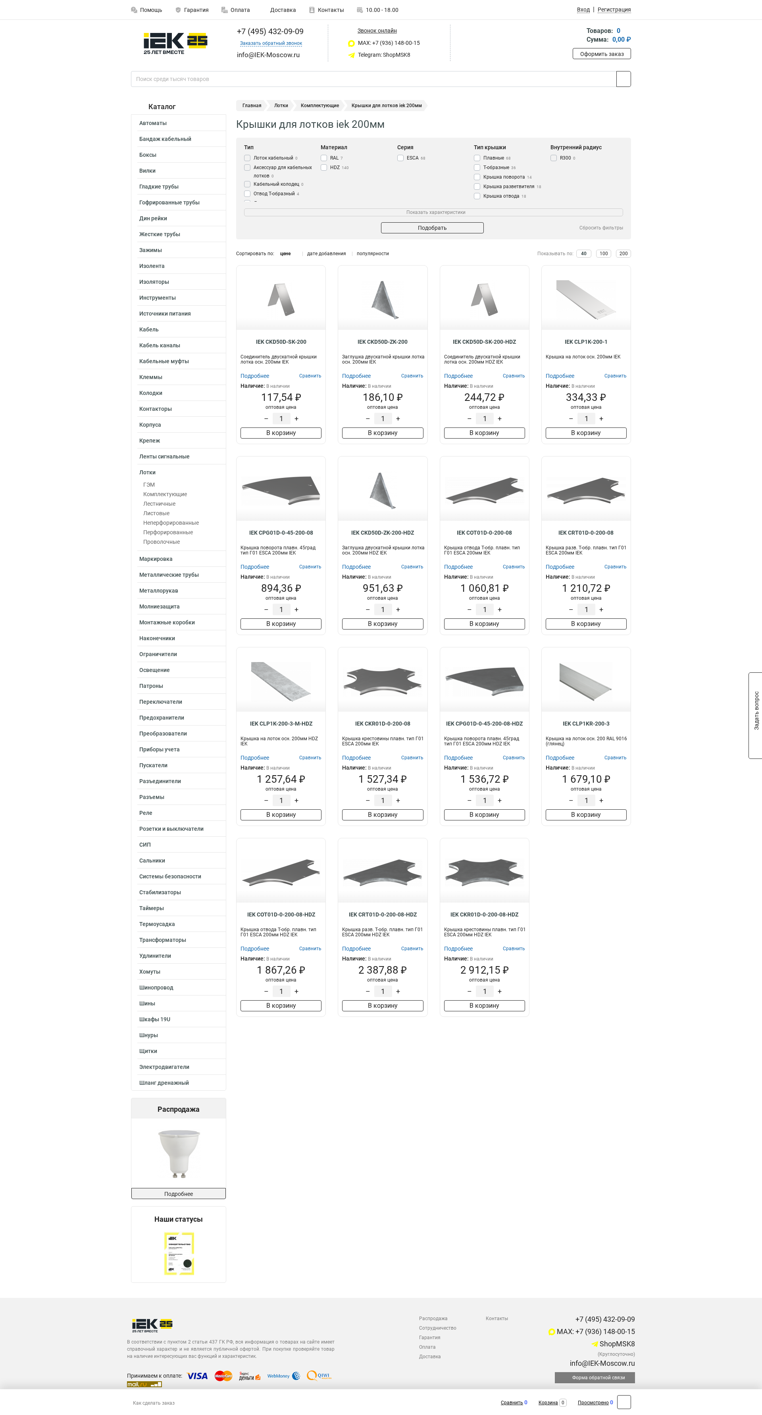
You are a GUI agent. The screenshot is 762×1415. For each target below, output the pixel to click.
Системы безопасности (170, 876)
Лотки (147, 472)
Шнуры (148, 1035)
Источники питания (165, 313)
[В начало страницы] (624, 1402)
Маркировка (156, 559)
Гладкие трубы (159, 186)
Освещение (154, 670)
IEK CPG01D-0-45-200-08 (281, 532)
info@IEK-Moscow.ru (601, 1363)
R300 (567, 158)
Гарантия (196, 10)
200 (624, 253)
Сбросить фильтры (601, 228)
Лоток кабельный (276, 158)
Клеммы (150, 377)
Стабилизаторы (160, 892)
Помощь (151, 10)
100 (604, 253)
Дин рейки (153, 218)
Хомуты (149, 971)
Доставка (282, 10)
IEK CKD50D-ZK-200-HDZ (382, 532)
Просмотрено (593, 1402)
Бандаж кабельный (165, 139)
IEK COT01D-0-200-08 (484, 532)
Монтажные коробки (167, 622)
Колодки (150, 393)
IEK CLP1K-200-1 (586, 342)
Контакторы (155, 409)
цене (285, 253)
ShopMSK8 (616, 1344)
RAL (336, 158)
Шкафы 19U (154, 1019)
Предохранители (161, 717)
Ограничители (158, 654)
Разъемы (151, 797)
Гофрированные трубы (169, 202)
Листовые (156, 513)
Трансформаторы (162, 940)
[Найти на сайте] (623, 79)
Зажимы (150, 250)
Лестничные (159, 504)
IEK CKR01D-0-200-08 (382, 723)
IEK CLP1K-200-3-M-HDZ (281, 723)
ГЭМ (149, 484)
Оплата (240, 10)
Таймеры (151, 908)
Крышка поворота (507, 177)
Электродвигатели (164, 1067)
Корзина (548, 1402)
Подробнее (178, 1194)
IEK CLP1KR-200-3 (586, 723)
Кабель (149, 329)
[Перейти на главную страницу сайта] (175, 43)
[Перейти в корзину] (578, 36)
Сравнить (512, 1402)
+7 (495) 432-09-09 (269, 31)
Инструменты (157, 298)
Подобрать (432, 228)
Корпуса (150, 425)
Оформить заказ (602, 54)
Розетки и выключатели (171, 829)
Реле (145, 813)
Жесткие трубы (159, 234)
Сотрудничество (437, 1328)
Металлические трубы (169, 575)
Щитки (148, 1051)
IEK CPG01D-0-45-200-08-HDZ (484, 723)
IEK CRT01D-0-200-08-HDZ (383, 914)
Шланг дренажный (164, 1083)
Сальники (152, 860)
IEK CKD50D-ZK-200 (383, 342)
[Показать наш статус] (179, 1253)
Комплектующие (165, 494)
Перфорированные (168, 532)
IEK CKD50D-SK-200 (281, 342)
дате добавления (326, 253)
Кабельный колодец (279, 184)
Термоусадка (157, 924)
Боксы (147, 155)
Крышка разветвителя (512, 186)
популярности (373, 253)
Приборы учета (159, 749)
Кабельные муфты (164, 361)
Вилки (147, 170)
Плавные (497, 158)
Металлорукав (158, 590)
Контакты (331, 10)
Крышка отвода (504, 196)
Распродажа (433, 1318)
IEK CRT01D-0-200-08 (586, 532)
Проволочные (161, 542)
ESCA (416, 158)
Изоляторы (154, 282)
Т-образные (499, 167)
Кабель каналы (159, 345)
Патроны (151, 686)
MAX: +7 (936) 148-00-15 (388, 43)
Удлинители (155, 956)
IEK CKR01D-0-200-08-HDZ (484, 914)
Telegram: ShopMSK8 (383, 55)
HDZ (339, 167)
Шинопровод (156, 987)
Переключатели (160, 702)
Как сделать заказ (154, 1403)
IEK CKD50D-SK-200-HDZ (484, 342)
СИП (145, 844)
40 (584, 253)
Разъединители (160, 781)
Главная (252, 105)
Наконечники (157, 638)
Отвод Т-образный (276, 193)
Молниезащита (159, 606)
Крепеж (149, 440)
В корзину (281, 433)
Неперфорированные (171, 523)
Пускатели (153, 765)
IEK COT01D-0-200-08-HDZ (281, 914)
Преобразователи (163, 733)
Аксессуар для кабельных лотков (283, 172)
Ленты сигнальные (164, 456)
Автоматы (153, 123)
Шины (147, 1003)
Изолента (152, 266)
